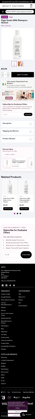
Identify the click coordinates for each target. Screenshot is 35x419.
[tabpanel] (9, 195)
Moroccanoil (4, 372)
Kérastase (4, 357)
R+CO (3, 380)
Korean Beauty (23, 305)
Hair (20, 302)
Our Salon (4, 334)
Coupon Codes (5, 294)
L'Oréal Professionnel (7, 360)
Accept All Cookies (17, 415)
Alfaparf (3, 363)
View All (3, 383)
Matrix (3, 375)
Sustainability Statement (8, 346)
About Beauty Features (8, 300)
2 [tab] (17, 213)
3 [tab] (20, 213)
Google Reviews (6, 297)
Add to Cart (22, 75)
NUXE (2, 377)
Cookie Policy (5, 343)
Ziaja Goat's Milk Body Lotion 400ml (8, 200)
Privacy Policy (5, 337)
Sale (20, 294)
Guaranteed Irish (6, 318)
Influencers (4, 331)
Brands (21, 300)
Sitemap (3, 349)
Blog (2, 328)
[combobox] (19, 11)
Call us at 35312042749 (8, 281)
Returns (3, 310)
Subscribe (28, 114)
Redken (3, 366)
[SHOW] (30, 124)
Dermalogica (4, 326)
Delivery (3, 307)
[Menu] (3, 11)
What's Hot (22, 297)
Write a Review (6, 26)
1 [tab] (14, 213)
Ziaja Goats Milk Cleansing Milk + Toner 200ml (24, 200)
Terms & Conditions (7, 340)
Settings (18, 408)
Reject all (17, 411)
